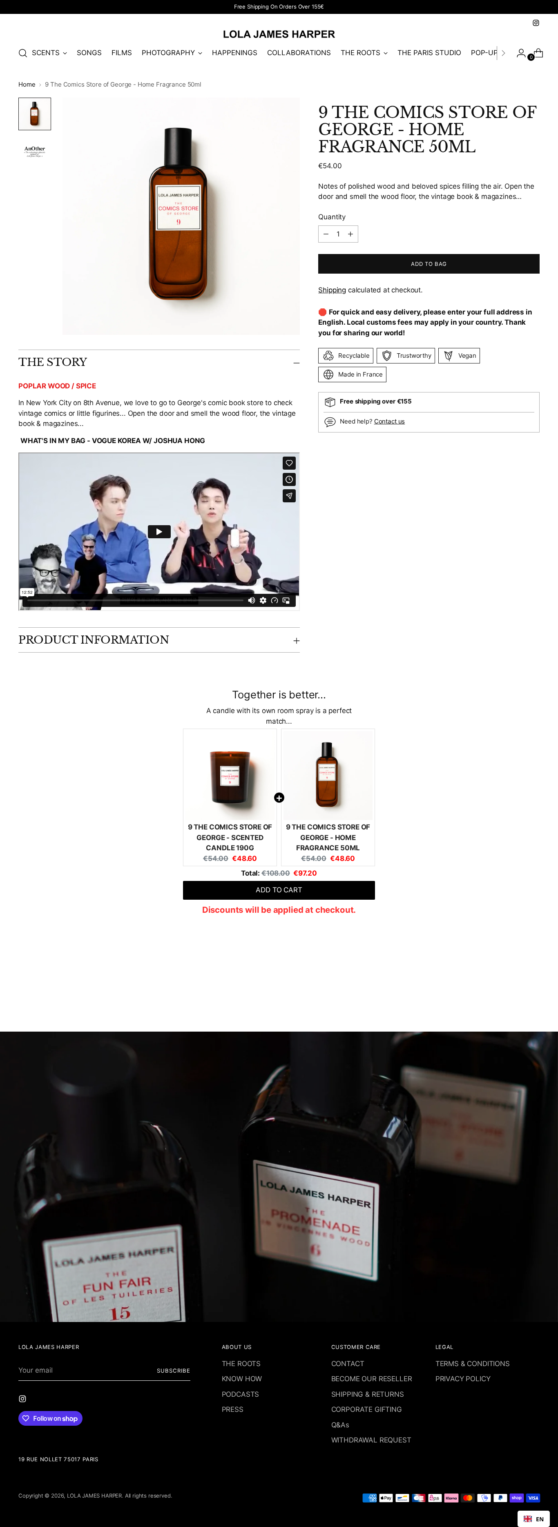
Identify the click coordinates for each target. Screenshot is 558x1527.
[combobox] (534, 1519)
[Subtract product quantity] (350, 234)
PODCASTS (240, 1394)
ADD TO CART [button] (279, 890)
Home (26, 84)
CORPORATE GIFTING (366, 1409)
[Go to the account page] (518, 53)
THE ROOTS (241, 1364)
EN (540, 1519)
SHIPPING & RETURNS (367, 1394)
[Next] (503, 53)
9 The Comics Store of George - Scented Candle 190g (230, 837)
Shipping (332, 290)
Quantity (332, 216)
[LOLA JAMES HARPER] (279, 34)
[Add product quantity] (326, 234)
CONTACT (347, 1364)
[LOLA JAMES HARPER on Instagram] (536, 23)
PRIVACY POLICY (463, 1379)
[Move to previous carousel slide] (514, 1004)
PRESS (232, 1409)
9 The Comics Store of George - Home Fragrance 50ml (328, 837)
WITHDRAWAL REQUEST (371, 1440)
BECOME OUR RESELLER (371, 1379)
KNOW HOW (242, 1379)
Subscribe (173, 1370)
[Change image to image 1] (34, 114)
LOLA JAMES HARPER (94, 1495)
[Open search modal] (23, 53)
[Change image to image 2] (34, 151)
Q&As (340, 1425)
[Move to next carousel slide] (533, 1003)
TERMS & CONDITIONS (472, 1364)
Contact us (389, 421)
